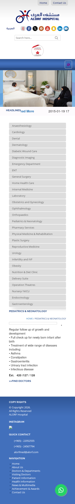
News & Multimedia (23, 485)
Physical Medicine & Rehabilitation (32, 234)
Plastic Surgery (20, 240)
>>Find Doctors (20, 380)
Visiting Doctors (21, 474)
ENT (14, 170)
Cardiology (18, 132)
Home (43, 3)
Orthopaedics (20, 215)
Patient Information (24, 478)
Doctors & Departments (26, 471)
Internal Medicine (22, 189)
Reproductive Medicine (25, 246)
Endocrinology (20, 297)
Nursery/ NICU (20, 291)
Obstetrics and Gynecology (28, 202)
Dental (16, 138)
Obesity (16, 266)
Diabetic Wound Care (24, 151)
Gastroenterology (22, 304)
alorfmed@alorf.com (26, 452)
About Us (17, 467)
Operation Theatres (23, 285)
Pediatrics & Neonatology (27, 221)
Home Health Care (23, 183)
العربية (13, 28)
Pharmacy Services (23, 227)
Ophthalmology (21, 208)
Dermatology (20, 145)
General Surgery (21, 176)
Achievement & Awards (25, 488)
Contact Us (59, 3)
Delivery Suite (20, 278)
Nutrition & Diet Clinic (25, 272)
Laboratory (18, 196)
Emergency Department (26, 164)
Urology (16, 253)
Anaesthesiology (22, 125)
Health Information (23, 481)
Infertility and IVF (22, 259)
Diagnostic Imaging (23, 157)
